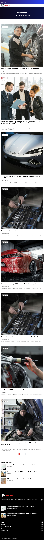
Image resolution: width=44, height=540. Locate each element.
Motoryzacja (4, 27)
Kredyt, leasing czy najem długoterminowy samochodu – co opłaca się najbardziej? (20, 122)
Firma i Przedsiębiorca (22, 526)
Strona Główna (19, 15)
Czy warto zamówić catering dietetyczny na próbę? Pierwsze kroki (21, 471)
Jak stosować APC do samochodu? (12, 390)
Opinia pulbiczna (22, 530)
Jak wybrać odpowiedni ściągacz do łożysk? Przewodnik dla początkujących (20, 443)
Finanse (22, 522)
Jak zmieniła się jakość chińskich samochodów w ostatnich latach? (20, 177)
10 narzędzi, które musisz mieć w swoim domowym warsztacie (21, 231)
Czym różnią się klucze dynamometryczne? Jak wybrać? (19, 337)
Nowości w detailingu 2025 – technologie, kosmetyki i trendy (20, 284)
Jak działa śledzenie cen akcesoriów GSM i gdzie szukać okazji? (21, 464)
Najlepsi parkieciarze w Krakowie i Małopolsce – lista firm (19, 478)
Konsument (15, 508)
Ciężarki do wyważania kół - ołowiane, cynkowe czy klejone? (20, 69)
